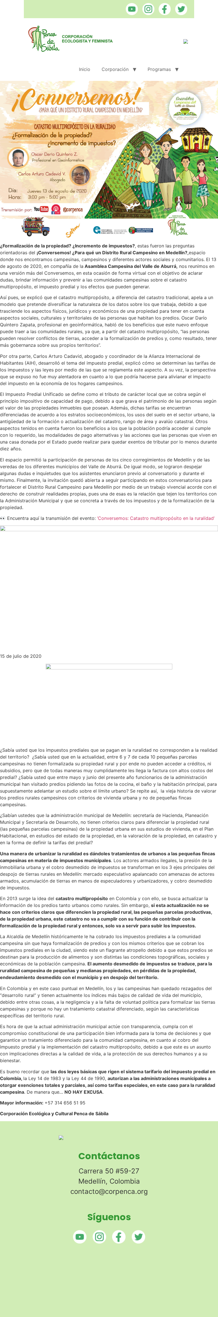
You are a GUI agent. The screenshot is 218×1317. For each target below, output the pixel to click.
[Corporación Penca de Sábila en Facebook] (163, 13)
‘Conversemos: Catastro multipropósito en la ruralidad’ (156, 518)
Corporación (115, 69)
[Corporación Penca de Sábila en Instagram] (146, 13)
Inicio (84, 69)
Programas (159, 69)
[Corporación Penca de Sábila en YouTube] (130, 13)
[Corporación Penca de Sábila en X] (179, 13)
